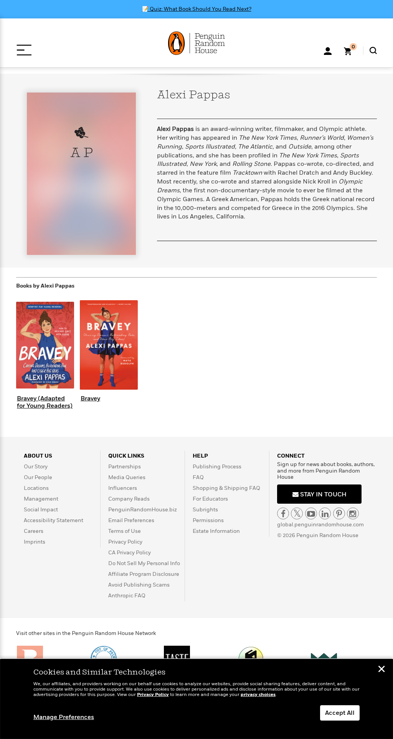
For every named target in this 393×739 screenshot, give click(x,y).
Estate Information (216, 531)
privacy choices (258, 694)
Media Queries (126, 477)
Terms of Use (124, 531)
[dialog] (196, 699)
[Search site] (373, 50)
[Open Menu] (24, 50)
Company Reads (129, 499)
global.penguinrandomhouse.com (320, 524)
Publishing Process (217, 466)
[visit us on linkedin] (325, 513)
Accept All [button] (340, 713)
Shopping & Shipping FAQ (226, 488)
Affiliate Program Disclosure (143, 574)
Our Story (36, 466)
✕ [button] (381, 670)
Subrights (205, 509)
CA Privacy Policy (129, 552)
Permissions (208, 520)
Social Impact (41, 509)
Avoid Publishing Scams (139, 585)
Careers (33, 531)
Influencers (122, 488)
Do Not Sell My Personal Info (144, 563)
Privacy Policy (125, 542)
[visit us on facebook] (283, 513)
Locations (36, 488)
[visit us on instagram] (353, 513)
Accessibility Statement (53, 520)
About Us (38, 456)
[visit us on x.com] (297, 513)
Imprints (34, 542)
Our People (38, 477)
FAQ (198, 477)
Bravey (90, 398)
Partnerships (124, 466)
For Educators (210, 499)
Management (41, 499)
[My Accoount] (328, 50)
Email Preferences (131, 520)
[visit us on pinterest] (339, 513)
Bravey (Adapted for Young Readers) (45, 402)
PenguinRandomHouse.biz (142, 509)
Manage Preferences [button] (63, 717)
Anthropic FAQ (126, 595)
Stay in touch (323, 494)
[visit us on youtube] (311, 513)
